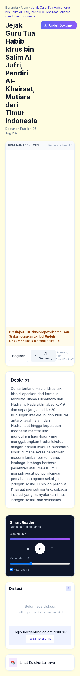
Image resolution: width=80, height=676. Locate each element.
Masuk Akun (40, 639)
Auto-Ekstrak (21, 569)
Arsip (24, 7)
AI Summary (45, 356)
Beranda (11, 7)
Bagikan (18, 356)
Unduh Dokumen (61, 25)
